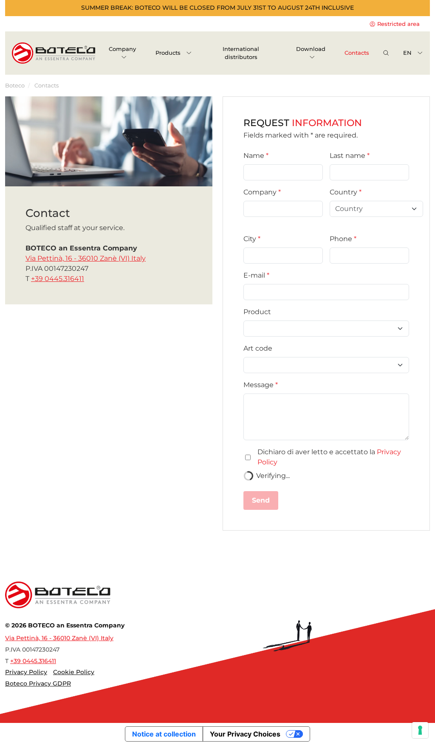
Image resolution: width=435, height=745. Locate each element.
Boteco (15, 85)
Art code (257, 348)
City (249, 239)
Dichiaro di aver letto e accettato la (329, 457)
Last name (347, 156)
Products (168, 53)
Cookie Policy (73, 672)
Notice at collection (164, 734)
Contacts (357, 53)
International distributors (241, 53)
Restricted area (398, 24)
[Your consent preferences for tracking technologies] (420, 730)
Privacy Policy (26, 672)
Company (260, 192)
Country (343, 192)
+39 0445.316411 (57, 279)
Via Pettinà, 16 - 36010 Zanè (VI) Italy (85, 258)
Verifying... (273, 476)
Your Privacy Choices (245, 734)
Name (253, 156)
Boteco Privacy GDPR (38, 683)
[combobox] (371, 209)
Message (258, 385)
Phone (341, 239)
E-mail (254, 275)
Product (257, 312)
